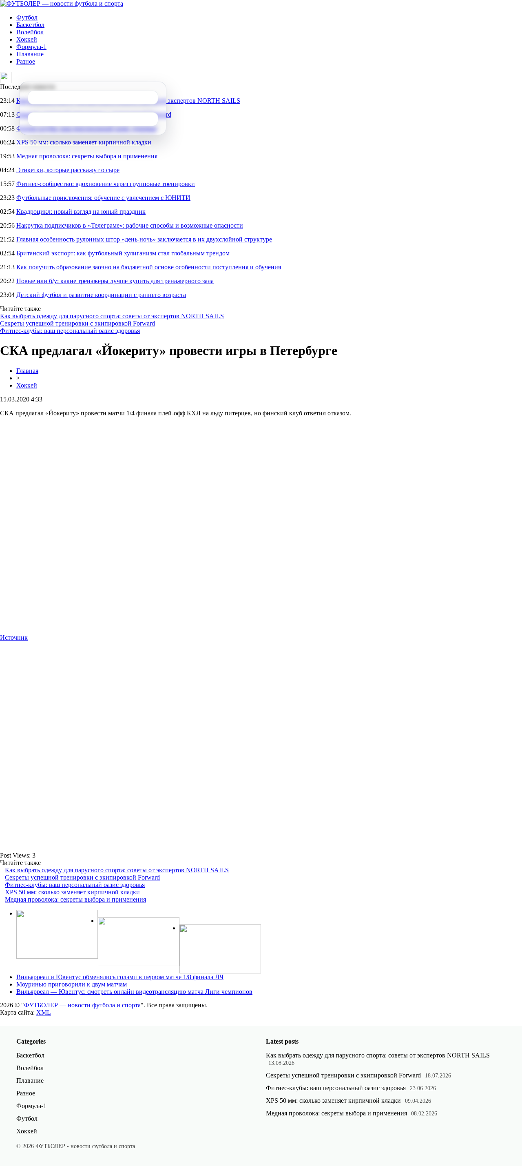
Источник (14, 637)
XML (43, 1012)
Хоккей (26, 39)
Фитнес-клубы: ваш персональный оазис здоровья (70, 330)
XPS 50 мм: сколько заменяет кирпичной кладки (83, 142)
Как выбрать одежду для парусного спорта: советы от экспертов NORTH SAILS (112, 316)
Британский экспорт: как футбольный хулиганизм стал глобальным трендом (123, 253)
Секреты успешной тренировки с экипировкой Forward (77, 323)
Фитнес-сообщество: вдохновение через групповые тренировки (105, 183)
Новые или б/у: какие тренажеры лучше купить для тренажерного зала (115, 280)
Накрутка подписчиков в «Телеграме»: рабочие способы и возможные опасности (129, 225)
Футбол (27, 17)
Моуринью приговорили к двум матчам (71, 984)
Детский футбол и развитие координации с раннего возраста (101, 294)
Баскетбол (30, 24)
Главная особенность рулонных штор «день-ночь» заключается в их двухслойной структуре (144, 239)
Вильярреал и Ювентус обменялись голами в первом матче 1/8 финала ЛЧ (119, 976)
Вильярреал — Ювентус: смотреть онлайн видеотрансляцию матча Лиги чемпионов (134, 991)
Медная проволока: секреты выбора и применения (86, 156)
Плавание (30, 54)
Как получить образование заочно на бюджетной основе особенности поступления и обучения (148, 267)
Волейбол (30, 32)
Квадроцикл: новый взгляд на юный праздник (81, 211)
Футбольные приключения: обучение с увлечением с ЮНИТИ (103, 197)
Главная (27, 370)
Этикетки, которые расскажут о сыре (67, 169)
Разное (25, 61)
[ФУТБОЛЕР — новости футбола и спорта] (61, 3)
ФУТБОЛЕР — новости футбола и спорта (82, 1005)
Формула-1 (31, 46)
